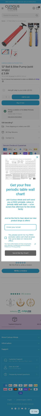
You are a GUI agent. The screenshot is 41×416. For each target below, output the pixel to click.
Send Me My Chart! (20, 253)
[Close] (37, 157)
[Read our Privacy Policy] (35, 244)
